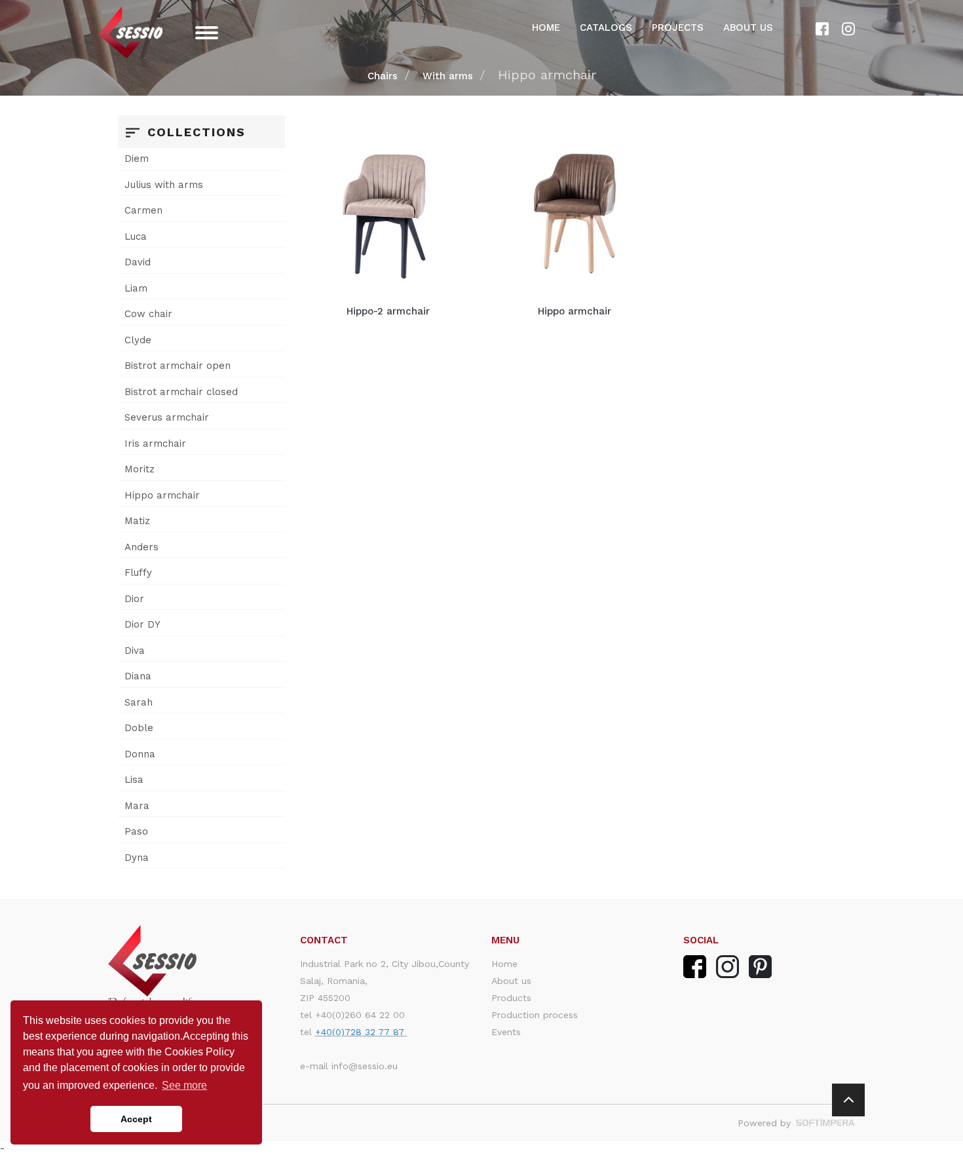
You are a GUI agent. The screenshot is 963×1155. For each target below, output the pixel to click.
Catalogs (606, 27)
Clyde (137, 340)
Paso (136, 831)
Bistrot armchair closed (181, 392)
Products (511, 998)
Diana (137, 676)
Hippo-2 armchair (388, 311)
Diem (136, 158)
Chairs (383, 76)
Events (506, 1032)
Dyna (136, 857)
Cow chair (148, 314)
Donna (139, 754)
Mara (136, 806)
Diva (134, 650)
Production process (534, 1015)
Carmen (143, 210)
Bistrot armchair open (177, 365)
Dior (134, 599)
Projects (678, 27)
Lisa (133, 780)
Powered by (766, 1123)
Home (546, 27)
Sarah (138, 702)
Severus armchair (166, 417)
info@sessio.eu (364, 1066)
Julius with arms (163, 185)
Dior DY (142, 624)
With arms (448, 76)
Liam (135, 288)
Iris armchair (155, 443)
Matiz (137, 521)
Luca (135, 236)
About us (748, 27)
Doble (138, 728)
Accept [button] (136, 1119)
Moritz (139, 469)
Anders (141, 547)
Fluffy (138, 572)
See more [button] (184, 1085)
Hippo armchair (162, 495)
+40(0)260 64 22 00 (360, 1015)
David (137, 262)
